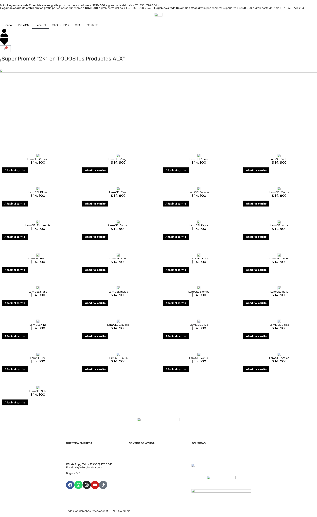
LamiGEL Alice (279, 225)
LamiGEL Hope (37, 258)
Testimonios (136, 475)
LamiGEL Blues (37, 192)
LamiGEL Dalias (279, 324)
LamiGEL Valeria (199, 192)
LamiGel (41, 25)
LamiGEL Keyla (198, 225)
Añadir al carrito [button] (14, 170)
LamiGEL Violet (279, 159)
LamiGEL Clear (118, 192)
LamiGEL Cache (279, 192)
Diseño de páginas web (148, 511)
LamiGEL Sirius (199, 324)
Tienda (7, 25)
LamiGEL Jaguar (118, 225)
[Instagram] (87, 485)
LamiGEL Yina (37, 324)
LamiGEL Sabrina (198, 291)
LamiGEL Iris (37, 357)
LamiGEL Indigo (118, 291)
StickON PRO (60, 25)
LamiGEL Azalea (279, 357)
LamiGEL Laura (118, 357)
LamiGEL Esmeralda (37, 225)
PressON (23, 25)
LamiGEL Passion (37, 159)
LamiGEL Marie (37, 291)
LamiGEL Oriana (279, 258)
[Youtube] (95, 485)
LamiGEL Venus (198, 357)
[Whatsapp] (78, 485)
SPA (77, 25)
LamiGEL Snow (198, 159)
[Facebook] (70, 485)
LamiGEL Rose (279, 291)
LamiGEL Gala (37, 391)
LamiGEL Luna (118, 258)
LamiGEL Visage (118, 159)
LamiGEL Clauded (118, 324)
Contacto (93, 25)
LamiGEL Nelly (199, 258)
